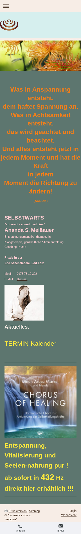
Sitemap (34, 511)
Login (73, 510)
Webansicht (68, 515)
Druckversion (18, 511)
